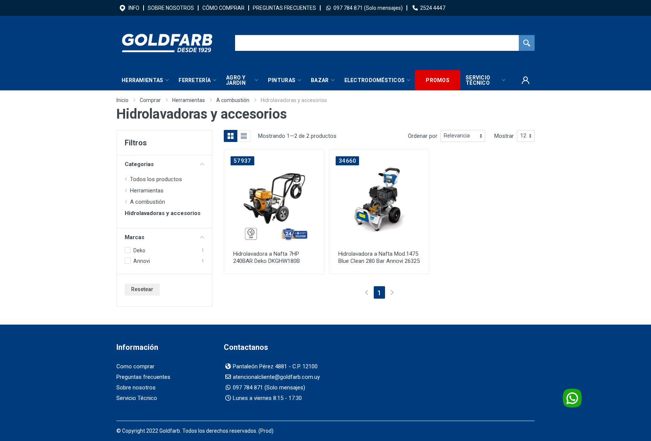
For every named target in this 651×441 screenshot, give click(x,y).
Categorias (139, 164)
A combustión (232, 100)
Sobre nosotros (136, 387)
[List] (244, 136)
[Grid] (230, 136)
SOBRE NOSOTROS (171, 8)
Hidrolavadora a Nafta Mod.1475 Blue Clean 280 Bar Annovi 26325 (379, 257)
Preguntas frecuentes (143, 377)
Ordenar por (422, 136)
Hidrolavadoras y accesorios (162, 213)
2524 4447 (432, 8)
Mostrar (504, 136)
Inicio (122, 100)
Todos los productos (156, 179)
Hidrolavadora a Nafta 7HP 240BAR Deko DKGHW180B (266, 257)
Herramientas (188, 100)
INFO (133, 8)
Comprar (150, 100)
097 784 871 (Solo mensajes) (368, 8)
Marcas (134, 237)
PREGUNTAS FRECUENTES (284, 8)
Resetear (142, 289)
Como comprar (135, 366)
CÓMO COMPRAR (223, 8)
